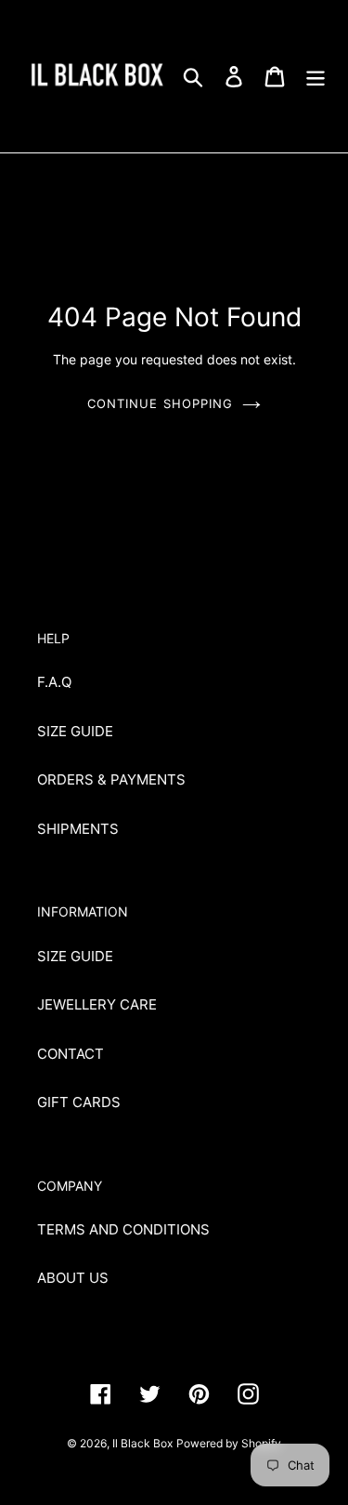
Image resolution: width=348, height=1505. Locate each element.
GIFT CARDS (79, 1102)
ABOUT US (73, 1278)
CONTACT (70, 1054)
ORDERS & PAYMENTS (111, 779)
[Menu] (315, 76)
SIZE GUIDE (75, 731)
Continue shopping (160, 403)
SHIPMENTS (78, 829)
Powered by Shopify (228, 1443)
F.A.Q (54, 682)
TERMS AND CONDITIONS (123, 1229)
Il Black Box (142, 1443)
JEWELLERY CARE (97, 1004)
